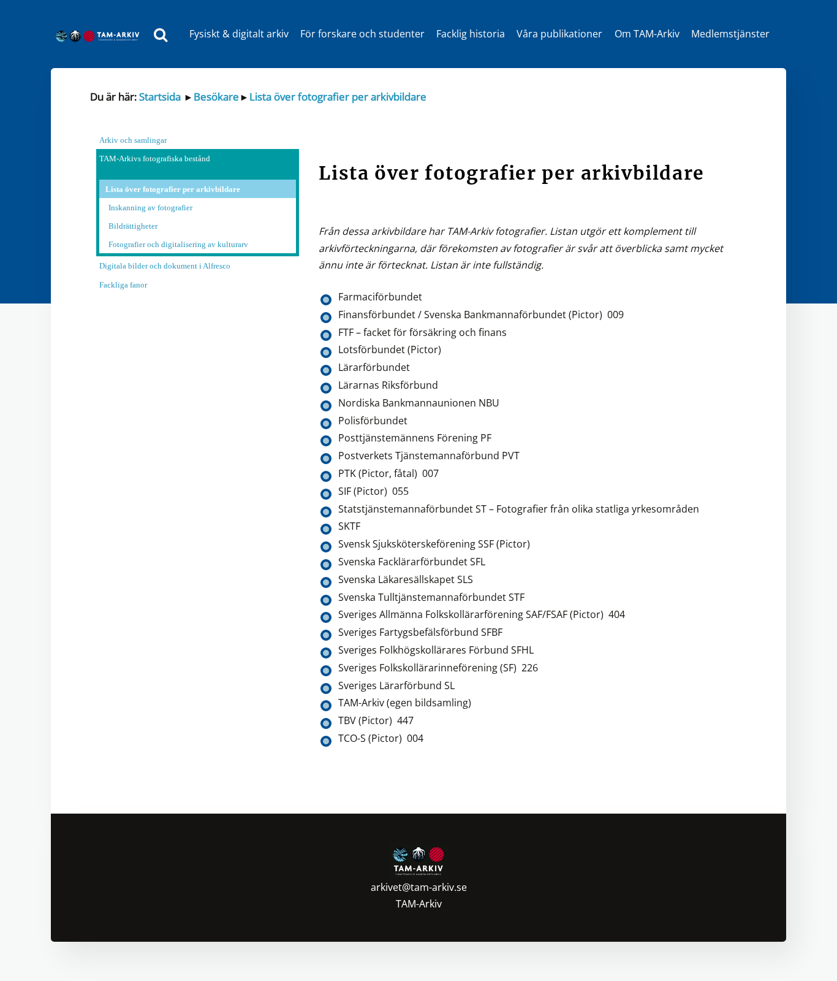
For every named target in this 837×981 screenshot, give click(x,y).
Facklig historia (470, 33)
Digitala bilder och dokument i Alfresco (164, 265)
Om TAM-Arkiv (647, 33)
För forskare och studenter (362, 33)
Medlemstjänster (730, 33)
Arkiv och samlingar (133, 140)
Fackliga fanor (123, 284)
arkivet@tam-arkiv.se (419, 887)
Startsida (160, 97)
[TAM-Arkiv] (100, 34)
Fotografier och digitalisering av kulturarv (178, 244)
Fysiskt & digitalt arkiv (239, 33)
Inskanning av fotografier (150, 207)
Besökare (215, 97)
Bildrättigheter (132, 226)
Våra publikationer (559, 33)
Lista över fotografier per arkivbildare (337, 97)
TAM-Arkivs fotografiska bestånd (154, 158)
